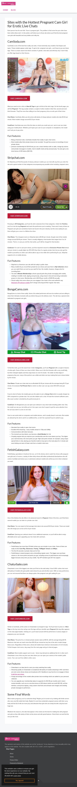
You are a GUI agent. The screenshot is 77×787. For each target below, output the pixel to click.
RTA (11, 776)
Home (5, 10)
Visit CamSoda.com (18, 98)
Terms (12, 756)
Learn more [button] (17, 776)
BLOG (13, 10)
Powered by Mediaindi (16, 763)
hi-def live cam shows (17, 674)
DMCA (12, 769)
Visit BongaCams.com (19, 360)
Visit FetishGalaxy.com (20, 510)
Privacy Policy (14, 760)
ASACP (12, 772)
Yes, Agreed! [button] (20, 780)
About (11, 753)
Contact (12, 766)
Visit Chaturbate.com (20, 618)
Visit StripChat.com (19, 216)
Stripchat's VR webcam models (20, 282)
